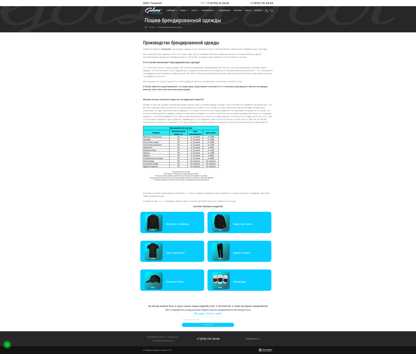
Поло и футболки (175, 252)
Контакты (257, 10)
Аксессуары (239, 281)
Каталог (183, 10)
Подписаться (208, 325)
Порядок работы (208, 10)
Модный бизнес (224, 10)
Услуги (193, 10)
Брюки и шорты (241, 252)
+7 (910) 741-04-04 (261, 3)
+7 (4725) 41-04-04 (217, 3)
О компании (170, 10)
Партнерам (238, 10)
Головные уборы (175, 281)
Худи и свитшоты (242, 224)
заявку (161, 201)
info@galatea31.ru (253, 339)
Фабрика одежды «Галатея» (156, 350)
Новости (248, 10)
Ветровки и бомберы (177, 224)
